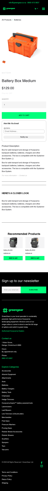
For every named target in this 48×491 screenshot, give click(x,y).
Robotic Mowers (8, 435)
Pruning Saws (7, 428)
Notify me (24, 137)
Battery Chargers (8, 389)
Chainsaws (6, 396)
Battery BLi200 (8, 250)
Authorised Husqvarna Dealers (13, 331)
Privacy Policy (7, 476)
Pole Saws (6, 421)
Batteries (17, 20)
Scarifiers (5, 439)
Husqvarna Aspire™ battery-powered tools (17, 403)
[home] (8, 8)
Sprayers (5, 442)
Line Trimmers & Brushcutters (13, 414)
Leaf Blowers (6, 410)
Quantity (5, 99)
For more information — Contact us (14, 175)
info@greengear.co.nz (17, 3)
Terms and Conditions (10, 472)
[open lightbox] (24, 42)
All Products (6, 20)
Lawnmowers (7, 407)
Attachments (6, 378)
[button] (43, 8)
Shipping (5, 483)
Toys (3, 446)
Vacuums (5, 449)
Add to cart (13, 258)
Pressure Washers (8, 424)
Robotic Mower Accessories (12, 432)
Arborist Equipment (9, 374)
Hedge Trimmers (8, 399)
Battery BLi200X (30, 250)
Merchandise (6, 417)
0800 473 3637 (33, 3)
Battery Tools (6, 392)
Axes (4, 381)
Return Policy (7, 479)
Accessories (6, 371)
